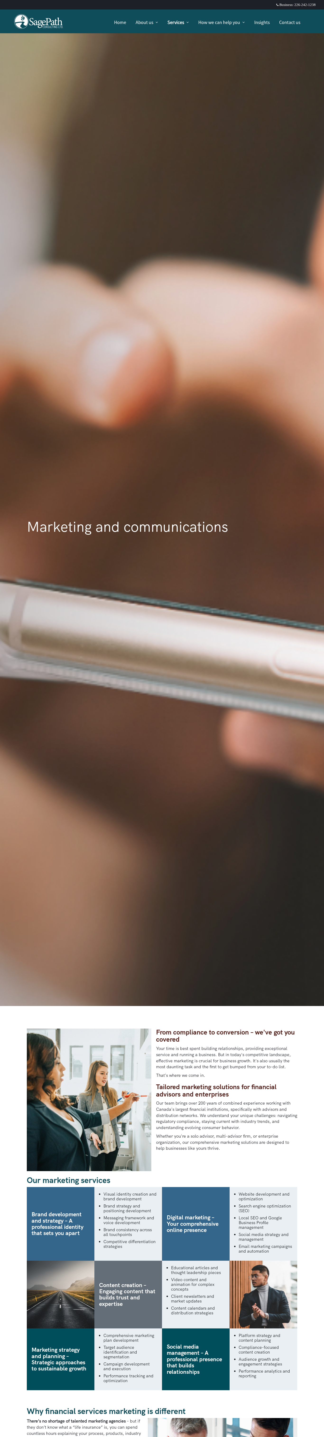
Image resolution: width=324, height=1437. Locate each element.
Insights (262, 22)
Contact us (289, 22)
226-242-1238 (305, 5)
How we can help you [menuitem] (219, 23)
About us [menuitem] (144, 23)
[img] (162, 503)
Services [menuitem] (176, 23)
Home (120, 22)
